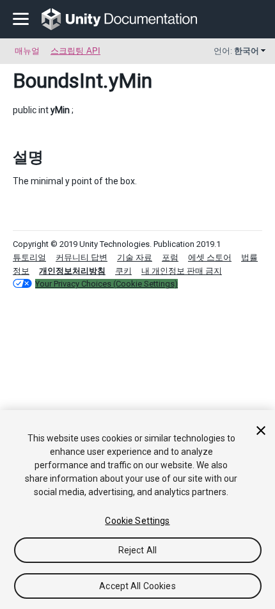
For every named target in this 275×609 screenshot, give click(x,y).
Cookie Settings (137, 521)
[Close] (261, 430)
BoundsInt (58, 80)
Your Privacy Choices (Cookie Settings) (106, 284)
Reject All (137, 550)
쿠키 (123, 271)
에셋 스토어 (210, 257)
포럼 (170, 257)
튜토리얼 (29, 257)
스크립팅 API (75, 51)
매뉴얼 (27, 51)
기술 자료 (134, 257)
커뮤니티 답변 (81, 257)
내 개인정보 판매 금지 (181, 271)
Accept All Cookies (137, 586)
